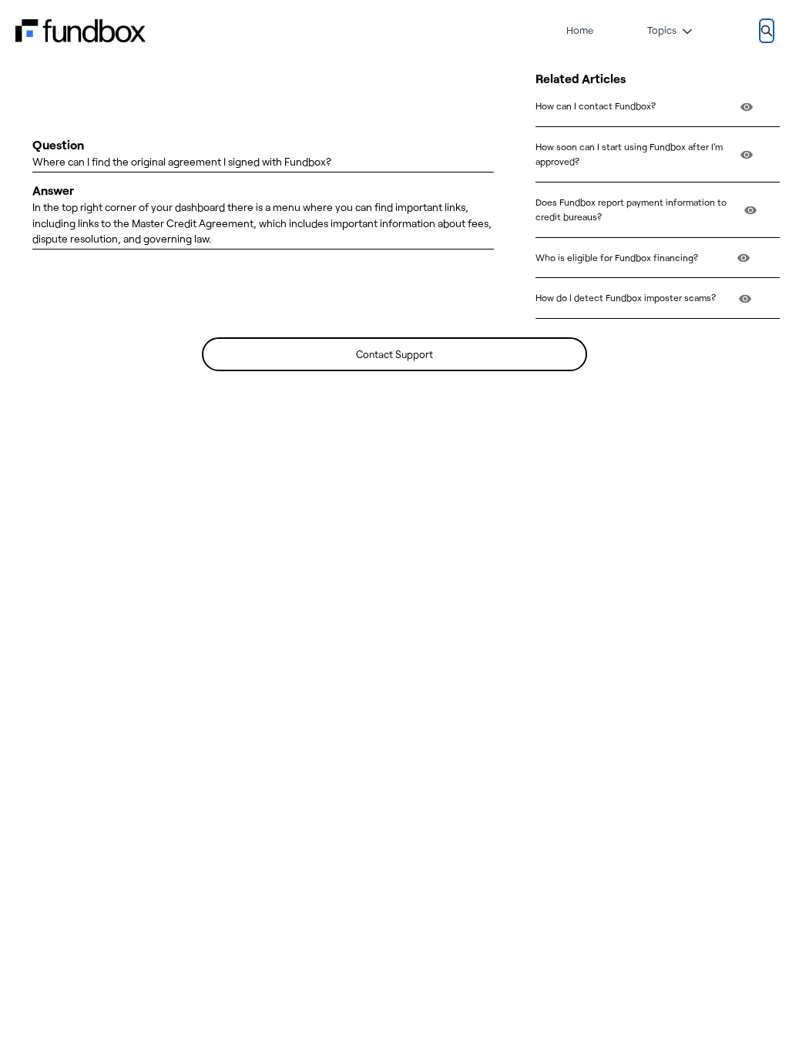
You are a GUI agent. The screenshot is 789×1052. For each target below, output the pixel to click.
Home (579, 30)
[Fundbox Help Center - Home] (80, 30)
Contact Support (394, 354)
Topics (662, 30)
